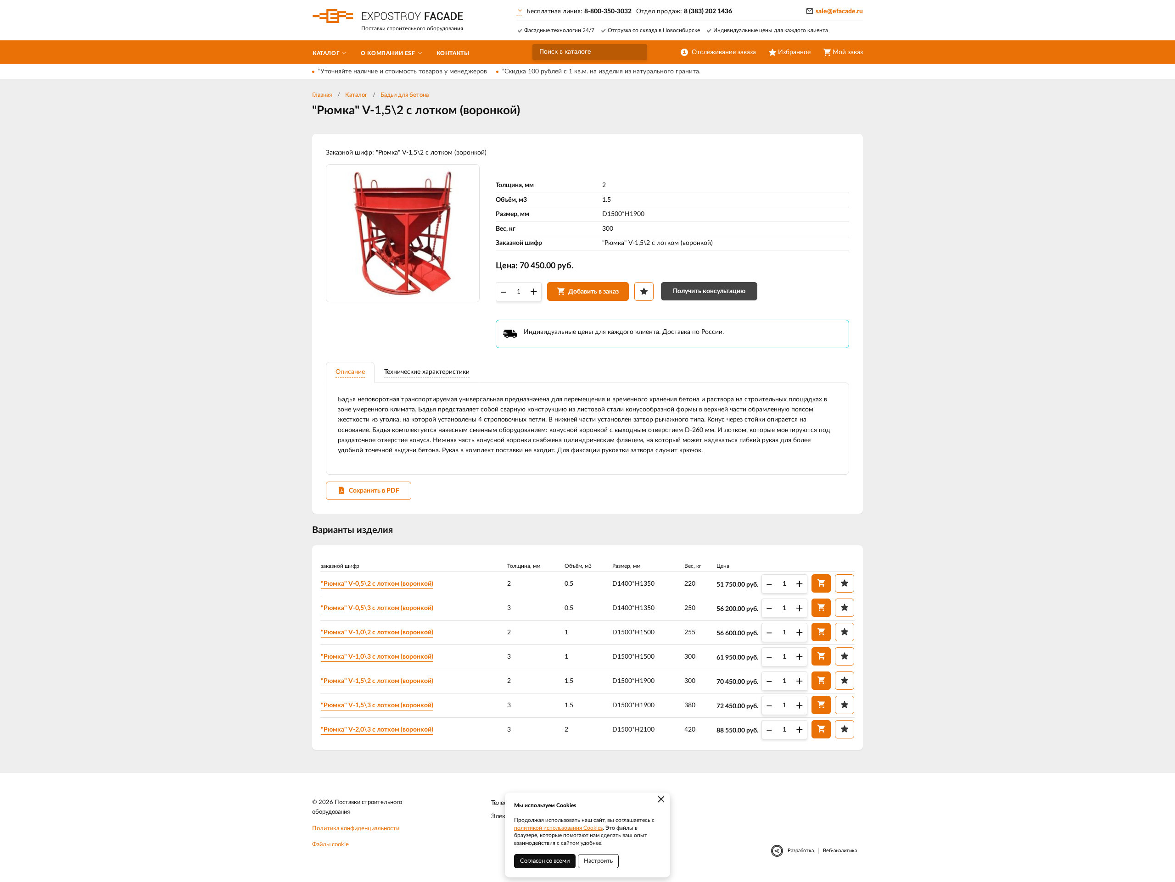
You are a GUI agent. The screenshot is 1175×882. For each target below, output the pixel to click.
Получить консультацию (709, 291)
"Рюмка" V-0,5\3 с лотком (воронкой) (377, 608)
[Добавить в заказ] (821, 583)
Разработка (801, 850)
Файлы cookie (330, 845)
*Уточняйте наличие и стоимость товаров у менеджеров (402, 71)
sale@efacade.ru (839, 11)
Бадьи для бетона (404, 95)
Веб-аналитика (840, 850)
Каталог (356, 95)
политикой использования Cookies (558, 828)
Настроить (598, 861)
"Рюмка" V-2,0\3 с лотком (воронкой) (377, 730)
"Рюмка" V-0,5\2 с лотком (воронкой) (377, 584)
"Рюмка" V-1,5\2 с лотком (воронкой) (377, 681)
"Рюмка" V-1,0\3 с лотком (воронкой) (377, 657)
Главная (322, 95)
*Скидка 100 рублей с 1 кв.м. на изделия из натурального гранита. (601, 71)
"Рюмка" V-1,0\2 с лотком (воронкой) (377, 632)
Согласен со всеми (545, 861)
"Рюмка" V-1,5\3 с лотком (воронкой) (377, 705)
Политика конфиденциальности (355, 829)
